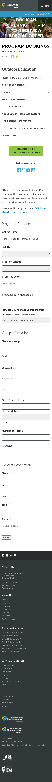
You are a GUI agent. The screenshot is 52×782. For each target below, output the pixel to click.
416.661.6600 (12, 583)
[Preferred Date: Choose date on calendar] (3, 288)
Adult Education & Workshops (21, 114)
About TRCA (6, 600)
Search (49, 14)
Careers (5, 678)
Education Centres (13, 99)
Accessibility (6, 700)
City (4, 389)
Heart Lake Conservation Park (12, 645)
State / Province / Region (13, 400)
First (4, 485)
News (4, 684)
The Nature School (14, 85)
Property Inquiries (8, 675)
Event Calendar (7, 668)
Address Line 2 (8, 378)
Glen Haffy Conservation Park (12, 642)
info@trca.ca (10, 588)
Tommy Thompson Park (10, 652)
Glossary (5, 706)
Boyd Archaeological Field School (24, 128)
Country (5, 422)
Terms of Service (8, 703)
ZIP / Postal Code (10, 411)
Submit (6, 537)
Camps (6, 92)
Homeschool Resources (17, 121)
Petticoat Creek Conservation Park (14, 648)
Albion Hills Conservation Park (12, 632)
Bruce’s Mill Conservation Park (12, 639)
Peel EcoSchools (12, 106)
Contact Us (9, 135)
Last (4, 496)
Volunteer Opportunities (10, 681)
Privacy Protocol (7, 696)
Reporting (5, 613)
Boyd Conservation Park (10, 636)
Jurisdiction (6, 603)
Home (4, 51)
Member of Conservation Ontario (13, 741)
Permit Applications (8, 665)
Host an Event (6, 672)
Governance (6, 609)
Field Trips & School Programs (21, 78)
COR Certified (7, 739)
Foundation (6, 616)
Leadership (6, 606)
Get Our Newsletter (9, 619)
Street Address (9, 368)
